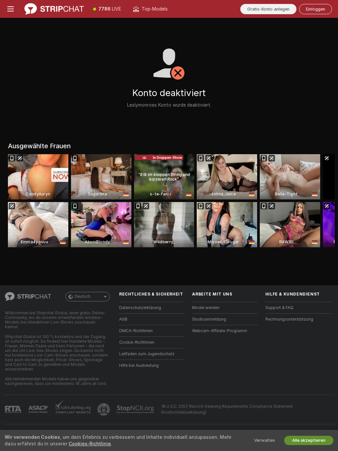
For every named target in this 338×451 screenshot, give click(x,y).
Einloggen (315, 9)
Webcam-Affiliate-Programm (219, 331)
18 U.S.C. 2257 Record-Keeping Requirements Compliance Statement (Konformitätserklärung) (227, 409)
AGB (123, 319)
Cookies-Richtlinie (90, 443)
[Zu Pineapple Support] (104, 409)
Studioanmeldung (209, 319)
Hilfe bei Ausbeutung (139, 365)
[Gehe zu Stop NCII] (136, 409)
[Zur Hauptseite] (54, 9)
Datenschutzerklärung (140, 307)
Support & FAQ (279, 307)
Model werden (206, 307)
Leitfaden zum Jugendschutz (147, 354)
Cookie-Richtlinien (136, 342)
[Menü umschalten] (10, 9)
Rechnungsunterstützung (289, 319)
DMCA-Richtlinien (136, 331)
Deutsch (82, 296)
